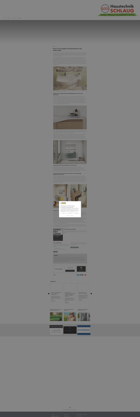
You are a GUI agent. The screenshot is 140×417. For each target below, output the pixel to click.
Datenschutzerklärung (63, 211)
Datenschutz (68, 215)
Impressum (71, 215)
